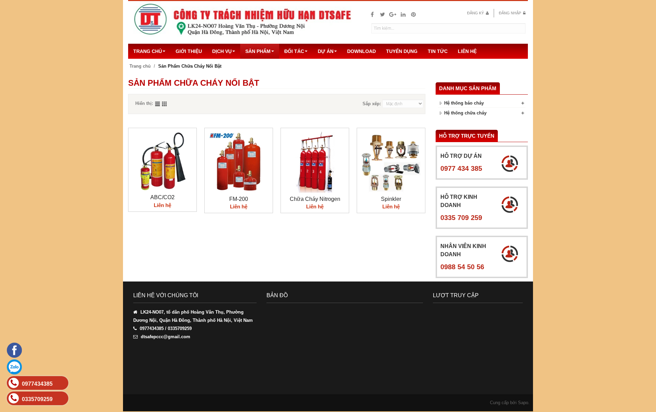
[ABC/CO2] (162, 161)
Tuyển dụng (402, 51)
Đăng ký (476, 13)
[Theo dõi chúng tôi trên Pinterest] (413, 14)
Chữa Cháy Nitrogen (315, 199)
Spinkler (391, 199)
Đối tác (294, 51)
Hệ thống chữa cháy (465, 112)
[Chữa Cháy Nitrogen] (315, 162)
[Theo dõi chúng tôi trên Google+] (392, 14)
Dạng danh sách (158, 104)
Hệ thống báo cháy (464, 103)
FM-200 (238, 199)
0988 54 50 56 (462, 267)
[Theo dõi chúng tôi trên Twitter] (382, 14)
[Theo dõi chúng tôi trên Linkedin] (403, 14)
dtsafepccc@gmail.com (165, 336)
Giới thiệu (189, 51)
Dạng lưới (165, 104)
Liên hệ (467, 51)
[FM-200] (239, 162)
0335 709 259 (461, 217)
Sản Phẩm (258, 51)
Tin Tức (438, 51)
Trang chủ (147, 51)
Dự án (325, 51)
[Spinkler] (391, 162)
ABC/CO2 (162, 197)
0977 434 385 (461, 168)
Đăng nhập (510, 13)
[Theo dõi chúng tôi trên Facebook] (372, 14)
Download (361, 51)
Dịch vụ (222, 51)
